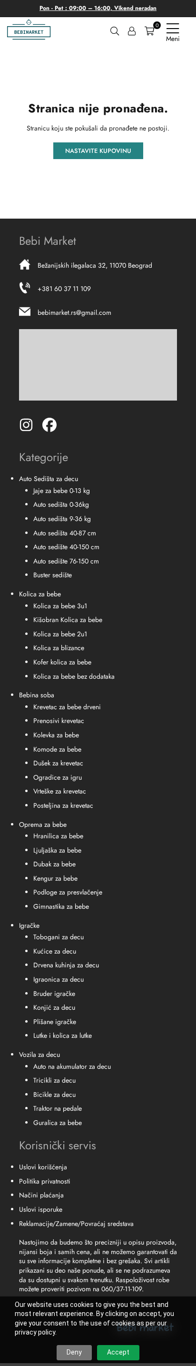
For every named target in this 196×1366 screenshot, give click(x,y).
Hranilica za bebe (58, 836)
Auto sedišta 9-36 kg (62, 518)
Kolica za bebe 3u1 (60, 606)
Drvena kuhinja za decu (66, 965)
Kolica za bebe (40, 594)
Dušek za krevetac (58, 763)
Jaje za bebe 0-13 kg (61, 490)
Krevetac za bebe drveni (67, 707)
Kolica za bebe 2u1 (60, 634)
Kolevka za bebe (56, 735)
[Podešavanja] (131, 30)
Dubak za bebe (54, 864)
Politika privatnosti (44, 1181)
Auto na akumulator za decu (72, 1066)
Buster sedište (52, 575)
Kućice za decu (54, 951)
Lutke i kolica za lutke (62, 1035)
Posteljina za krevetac (63, 805)
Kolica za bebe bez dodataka (74, 676)
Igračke (29, 925)
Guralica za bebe (57, 1122)
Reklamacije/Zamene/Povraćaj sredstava (76, 1223)
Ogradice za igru (57, 777)
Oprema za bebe (43, 824)
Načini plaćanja (41, 1195)
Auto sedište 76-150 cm (66, 561)
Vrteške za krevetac (59, 791)
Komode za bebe (57, 749)
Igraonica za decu (58, 979)
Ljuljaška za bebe (57, 850)
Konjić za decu (54, 1007)
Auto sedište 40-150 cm (66, 547)
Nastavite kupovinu (98, 150)
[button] (149, 30)
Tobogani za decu (58, 937)
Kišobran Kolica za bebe (67, 619)
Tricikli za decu (54, 1080)
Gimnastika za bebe (61, 906)
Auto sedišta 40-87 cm (64, 533)
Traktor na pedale (57, 1108)
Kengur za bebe (55, 878)
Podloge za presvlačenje (67, 892)
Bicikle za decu (54, 1094)
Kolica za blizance (58, 648)
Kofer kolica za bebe (62, 662)
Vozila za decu (39, 1054)
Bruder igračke (54, 993)
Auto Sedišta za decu (48, 478)
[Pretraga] (114, 30)
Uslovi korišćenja (43, 1167)
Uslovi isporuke (40, 1209)
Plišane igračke (54, 1021)
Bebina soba (36, 695)
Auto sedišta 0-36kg (61, 504)
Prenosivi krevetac (58, 720)
